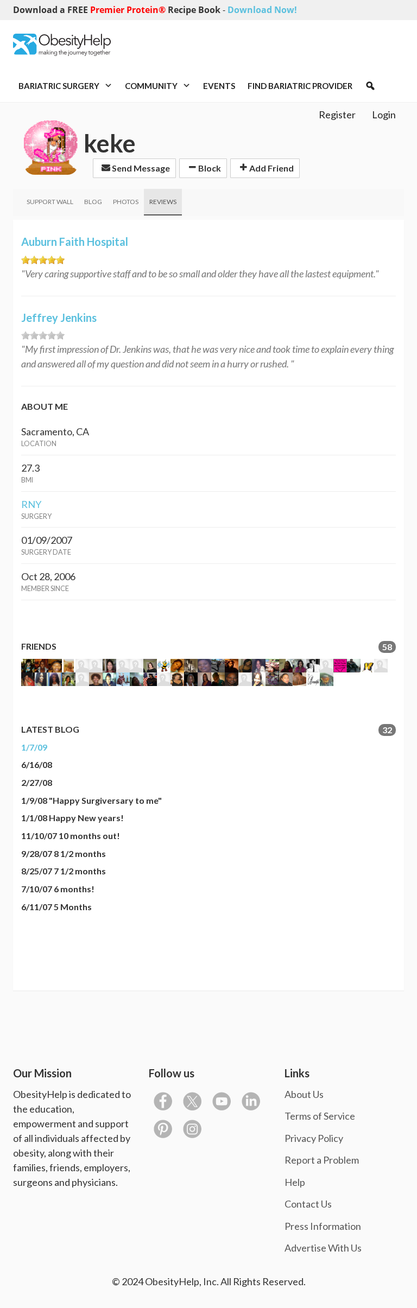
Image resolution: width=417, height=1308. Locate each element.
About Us (304, 1094)
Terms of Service (320, 1116)
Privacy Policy (314, 1138)
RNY (31, 504)
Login (384, 114)
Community (152, 86)
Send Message (140, 168)
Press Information (323, 1226)
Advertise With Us (323, 1248)
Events (219, 86)
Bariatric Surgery (59, 86)
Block (209, 168)
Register (337, 114)
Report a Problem (322, 1160)
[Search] (370, 85)
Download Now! (262, 10)
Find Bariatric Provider (300, 86)
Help (295, 1182)
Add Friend (271, 168)
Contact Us (308, 1204)
